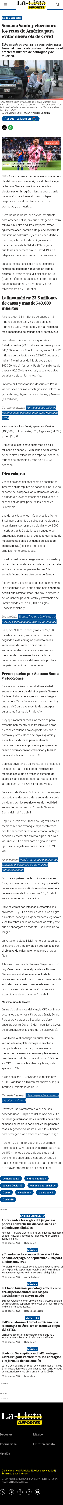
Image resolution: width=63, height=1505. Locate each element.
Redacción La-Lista (33, 1311)
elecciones (24, 1192)
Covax (6, 1192)
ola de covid (46, 1192)
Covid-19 (8, 1199)
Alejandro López (32, 1277)
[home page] (31, 1418)
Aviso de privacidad (44, 1470)
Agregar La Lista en (18, 118)
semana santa (11, 1178)
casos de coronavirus (43, 1185)
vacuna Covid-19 (12, 1185)
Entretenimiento (32, 1215)
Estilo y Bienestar (11, 18)
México (32, 1249)
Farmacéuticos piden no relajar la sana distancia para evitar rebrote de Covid (30, 412)
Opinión (5, 1453)
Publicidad (26, 1470)
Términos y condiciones (15, 1473)
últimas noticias (36, 1178)
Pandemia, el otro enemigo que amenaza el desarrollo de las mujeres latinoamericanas (30, 865)
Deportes (32, 1317)
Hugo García (30, 1243)
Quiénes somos (10, 1470)
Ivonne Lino (29, 1376)
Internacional (8, 1444)
